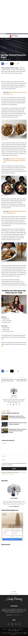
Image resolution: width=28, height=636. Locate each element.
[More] (18, 63)
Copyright (14, 629)
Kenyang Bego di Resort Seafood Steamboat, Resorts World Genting (17, 431)
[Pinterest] (17, 405)
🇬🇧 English (17, 630)
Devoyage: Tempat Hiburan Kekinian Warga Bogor (21, 380)
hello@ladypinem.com (17, 615)
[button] (2, 36)
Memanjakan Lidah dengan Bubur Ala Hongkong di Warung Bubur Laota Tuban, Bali (14, 160)
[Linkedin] (14, 405)
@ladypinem (14, 593)
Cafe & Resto (6, 39)
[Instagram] (11, 405)
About (5, 629)
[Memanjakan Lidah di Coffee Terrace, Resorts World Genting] (4, 417)
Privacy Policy (19, 629)
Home (2, 39)
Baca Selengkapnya (14, 506)
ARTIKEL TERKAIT (5, 411)
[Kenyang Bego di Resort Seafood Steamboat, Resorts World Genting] (4, 430)
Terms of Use (11, 630)
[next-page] (4, 436)
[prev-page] (2, 436)
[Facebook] (8, 405)
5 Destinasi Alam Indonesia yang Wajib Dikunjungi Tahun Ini (7, 381)
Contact (8, 629)
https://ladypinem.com (14, 397)
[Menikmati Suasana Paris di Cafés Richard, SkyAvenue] (4, 424)
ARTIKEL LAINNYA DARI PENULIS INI (10, 413)
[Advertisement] (14, 2)
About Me (4, 481)
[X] (20, 405)
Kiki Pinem (5, 59)
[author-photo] (14, 393)
